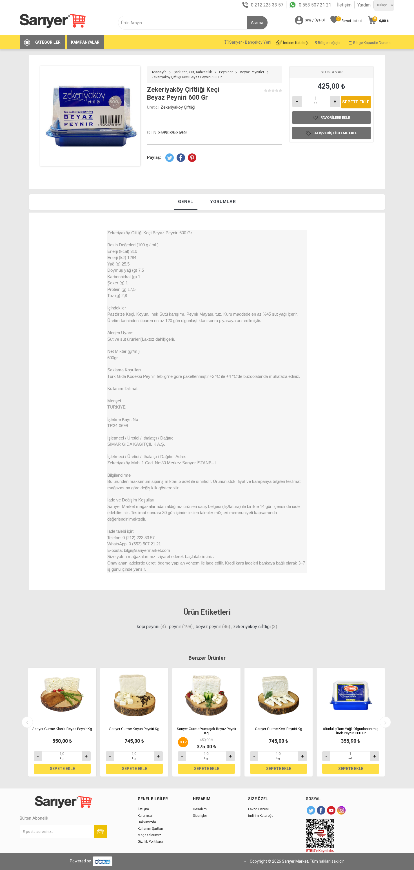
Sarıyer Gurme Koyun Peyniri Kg (134, 729)
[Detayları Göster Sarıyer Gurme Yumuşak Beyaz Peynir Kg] (206, 695)
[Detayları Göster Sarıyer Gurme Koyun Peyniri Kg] (134, 695)
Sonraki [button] (385, 722)
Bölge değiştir (328, 43)
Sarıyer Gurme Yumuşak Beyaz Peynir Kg (206, 731)
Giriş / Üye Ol (315, 20)
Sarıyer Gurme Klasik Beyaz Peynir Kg (62, 729)
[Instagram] (341, 810)
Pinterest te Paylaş (192, 157)
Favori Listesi (258, 809)
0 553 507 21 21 (315, 5)
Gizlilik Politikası (150, 842)
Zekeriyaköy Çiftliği (178, 107)
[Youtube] (331, 810)
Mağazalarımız (149, 835)
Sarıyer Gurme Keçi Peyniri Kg (278, 729)
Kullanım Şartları (150, 829)
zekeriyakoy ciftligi (252, 626)
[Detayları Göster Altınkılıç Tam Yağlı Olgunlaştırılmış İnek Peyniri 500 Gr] (351, 695)
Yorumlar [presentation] (223, 201)
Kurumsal (145, 816)
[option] (62, 722)
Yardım (364, 5)
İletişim (344, 5)
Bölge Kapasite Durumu (371, 43)
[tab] (185, 202)
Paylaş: (154, 157)
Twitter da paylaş (169, 157)
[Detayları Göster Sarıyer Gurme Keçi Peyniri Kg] (278, 695)
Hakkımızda (147, 822)
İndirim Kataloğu (296, 43)
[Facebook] (321, 810)
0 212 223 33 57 (267, 5)
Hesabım (200, 809)
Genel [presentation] (185, 201)
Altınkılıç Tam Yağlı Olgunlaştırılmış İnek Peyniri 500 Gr (351, 731)
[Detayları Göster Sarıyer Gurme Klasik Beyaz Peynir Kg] (62, 695)
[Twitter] (311, 810)
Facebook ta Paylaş (181, 157)
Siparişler (200, 816)
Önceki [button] (27, 722)
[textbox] (185, 22)
